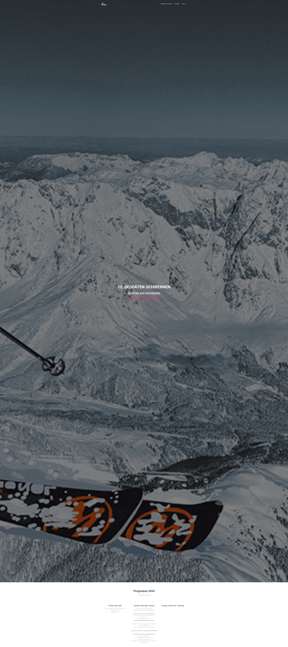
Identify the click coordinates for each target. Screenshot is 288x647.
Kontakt (184, 3)
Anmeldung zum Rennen (166, 3)
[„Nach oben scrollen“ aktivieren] (285, 644)
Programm (176, 3)
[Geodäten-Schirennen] (104, 4)
